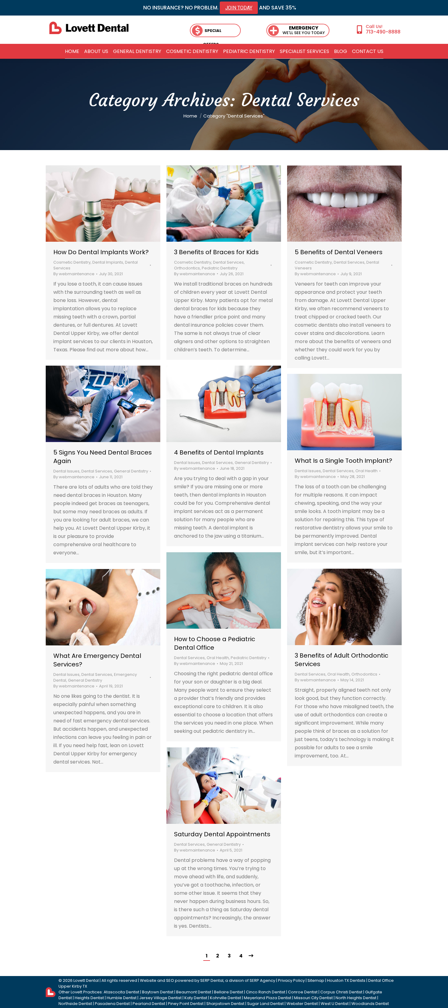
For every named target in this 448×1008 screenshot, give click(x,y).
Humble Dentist (122, 998)
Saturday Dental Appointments (222, 834)
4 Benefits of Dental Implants (219, 452)
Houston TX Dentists (346, 980)
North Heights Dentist (356, 998)
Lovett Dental (86, 980)
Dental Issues (187, 462)
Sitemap (316, 980)
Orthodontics (187, 268)
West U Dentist (335, 1003)
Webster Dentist (302, 1003)
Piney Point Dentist (186, 1003)
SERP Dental (211, 980)
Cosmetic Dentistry (72, 262)
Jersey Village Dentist (160, 998)
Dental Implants (107, 262)
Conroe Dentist (303, 992)
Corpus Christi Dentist (341, 992)
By (73, 274)
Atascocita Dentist (121, 992)
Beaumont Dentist (193, 992)
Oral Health (366, 471)
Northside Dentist (75, 1003)
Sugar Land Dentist (265, 1003)
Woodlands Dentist (370, 1003)
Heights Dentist (89, 998)
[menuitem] (72, 51)
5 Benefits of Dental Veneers (338, 252)
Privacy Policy (291, 980)
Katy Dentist (195, 998)
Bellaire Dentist (228, 992)
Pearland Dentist (149, 1003)
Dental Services (228, 262)
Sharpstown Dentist (225, 1003)
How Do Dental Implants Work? (101, 252)
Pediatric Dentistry (219, 268)
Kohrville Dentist (225, 998)
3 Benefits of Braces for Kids (216, 252)
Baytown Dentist (157, 992)
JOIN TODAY (238, 8)
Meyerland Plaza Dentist (267, 998)
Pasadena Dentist (112, 1003)
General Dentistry (252, 462)
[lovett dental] (89, 28)
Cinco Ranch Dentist (265, 992)
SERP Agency (262, 980)
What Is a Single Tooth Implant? (343, 460)
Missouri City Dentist (313, 998)
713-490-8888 (383, 31)
